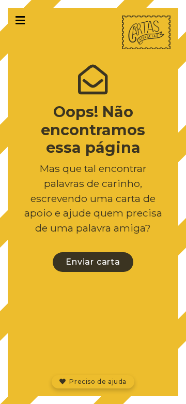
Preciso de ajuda (97, 381)
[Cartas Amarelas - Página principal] (146, 32)
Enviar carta (93, 262)
